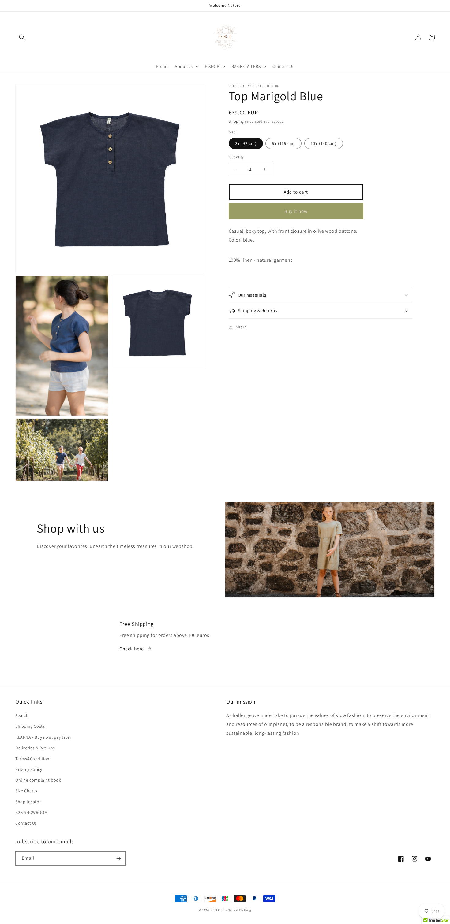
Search (22, 715)
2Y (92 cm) (246, 143)
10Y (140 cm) (323, 143)
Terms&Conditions (33, 758)
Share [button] (241, 327)
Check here (131, 648)
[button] (22, 37)
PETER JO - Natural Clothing (231, 910)
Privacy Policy (28, 769)
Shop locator (28, 801)
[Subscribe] (118, 858)
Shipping (236, 121)
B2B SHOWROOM (31, 812)
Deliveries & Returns (35, 748)
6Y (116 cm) (283, 143)
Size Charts (26, 790)
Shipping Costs (30, 726)
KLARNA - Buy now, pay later (43, 737)
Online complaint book (38, 780)
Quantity (236, 157)
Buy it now (296, 211)
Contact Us (26, 823)
